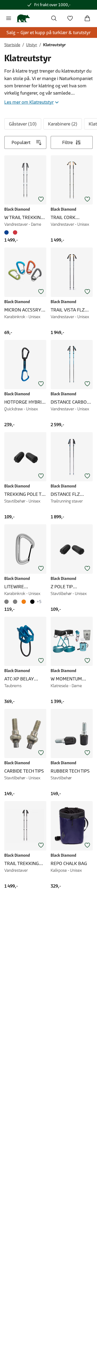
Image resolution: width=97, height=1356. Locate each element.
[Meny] (8, 18)
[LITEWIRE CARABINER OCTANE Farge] (23, 601)
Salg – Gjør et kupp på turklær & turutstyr (48, 32)
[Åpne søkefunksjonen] (53, 18)
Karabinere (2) (62, 124)
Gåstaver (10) (23, 124)
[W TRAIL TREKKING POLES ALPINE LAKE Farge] (7, 232)
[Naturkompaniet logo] (23, 18)
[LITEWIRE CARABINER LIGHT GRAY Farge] (15, 601)
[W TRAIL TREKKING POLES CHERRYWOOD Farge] (15, 232)
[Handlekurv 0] (87, 18)
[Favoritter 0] (70, 18)
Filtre (67, 142)
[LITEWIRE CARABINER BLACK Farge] (32, 601)
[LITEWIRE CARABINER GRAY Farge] (7, 601)
